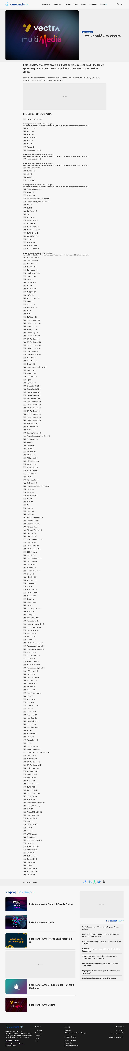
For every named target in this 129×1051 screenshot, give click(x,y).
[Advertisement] (64, 96)
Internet (67, 4)
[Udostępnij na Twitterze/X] (90, 882)
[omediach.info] (14, 1028)
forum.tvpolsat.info (117, 1033)
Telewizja (57, 4)
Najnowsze (46, 4)
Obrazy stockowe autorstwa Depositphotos (15, 1045)
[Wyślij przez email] (103, 882)
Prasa (83, 4)
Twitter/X (16, 1040)
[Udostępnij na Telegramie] (99, 882)
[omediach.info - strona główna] (17, 4)
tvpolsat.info (119, 1030)
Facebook (8, 1040)
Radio (76, 4)
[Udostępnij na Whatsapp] (94, 882)
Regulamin (68, 1043)
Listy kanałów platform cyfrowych (75, 1033)
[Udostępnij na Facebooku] (85, 882)
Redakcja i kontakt (70, 1040)
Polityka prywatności (71, 1046)
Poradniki (93, 4)
